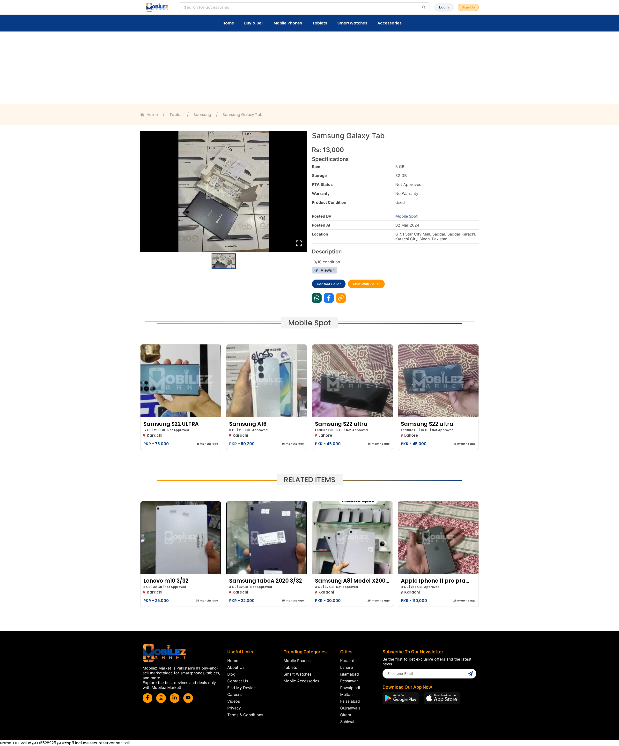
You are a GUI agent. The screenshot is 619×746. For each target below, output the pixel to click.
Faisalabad (350, 701)
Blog (231, 674)
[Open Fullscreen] (299, 243)
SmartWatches (352, 23)
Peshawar (349, 680)
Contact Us (237, 680)
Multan (346, 694)
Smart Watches (297, 674)
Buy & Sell (253, 23)
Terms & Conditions (245, 714)
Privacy (234, 708)
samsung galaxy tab (243, 114)
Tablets (319, 23)
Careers (234, 694)
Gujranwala (350, 708)
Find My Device (241, 687)
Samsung (202, 114)
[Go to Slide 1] (224, 261)
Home (228, 23)
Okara (345, 714)
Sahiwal (347, 721)
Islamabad (349, 674)
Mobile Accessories (301, 680)
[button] (223, 191)
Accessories (389, 23)
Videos (233, 701)
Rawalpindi (350, 687)
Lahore (346, 667)
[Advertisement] (309, 68)
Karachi (347, 660)
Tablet (175, 114)
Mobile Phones (287, 23)
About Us (235, 667)
